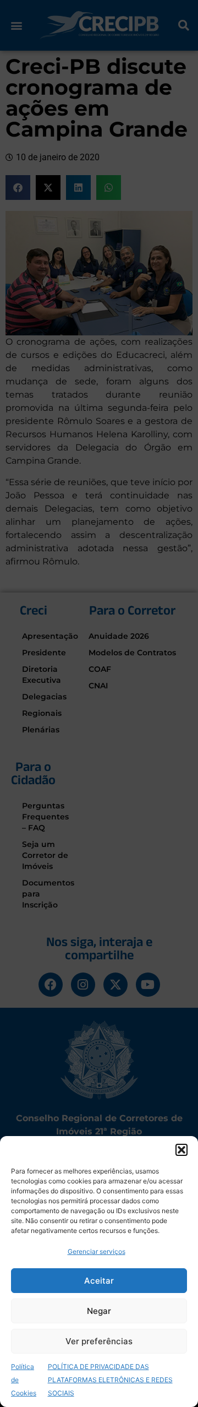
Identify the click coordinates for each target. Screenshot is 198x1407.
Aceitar (99, 1280)
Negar (99, 1311)
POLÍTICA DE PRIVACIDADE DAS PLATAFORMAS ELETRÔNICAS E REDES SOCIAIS (110, 1379)
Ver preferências (99, 1341)
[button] (181, 1149)
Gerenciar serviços (96, 1251)
